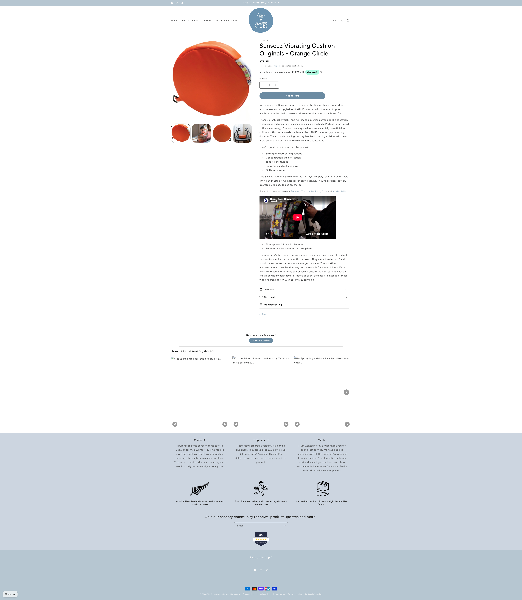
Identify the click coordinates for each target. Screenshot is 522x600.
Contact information (313, 594)
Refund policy (279, 594)
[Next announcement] (296, 3)
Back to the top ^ (261, 557)
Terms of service (295, 594)
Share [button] (265, 314)
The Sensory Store (215, 594)
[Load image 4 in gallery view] (242, 133)
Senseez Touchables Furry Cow (309, 191)
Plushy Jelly (339, 191)
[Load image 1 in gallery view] (180, 133)
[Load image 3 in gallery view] (222, 133)
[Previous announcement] (226, 3)
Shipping (277, 66)
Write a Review (263, 341)
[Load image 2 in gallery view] (201, 133)
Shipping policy (264, 594)
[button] (184, 20)
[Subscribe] (284, 525)
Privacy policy (249, 594)
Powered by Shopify (231, 594)
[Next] (346, 392)
